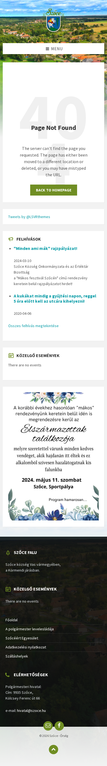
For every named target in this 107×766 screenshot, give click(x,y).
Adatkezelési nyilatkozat (25, 647)
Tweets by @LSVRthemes (29, 216)
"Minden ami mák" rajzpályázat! (45, 248)
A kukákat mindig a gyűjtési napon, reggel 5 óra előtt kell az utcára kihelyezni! (55, 298)
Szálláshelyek (16, 656)
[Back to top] (53, 749)
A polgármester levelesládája (29, 628)
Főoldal (11, 619)
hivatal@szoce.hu (31, 710)
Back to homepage (53, 190)
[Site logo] (53, 32)
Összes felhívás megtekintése (33, 325)
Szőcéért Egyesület (21, 638)
